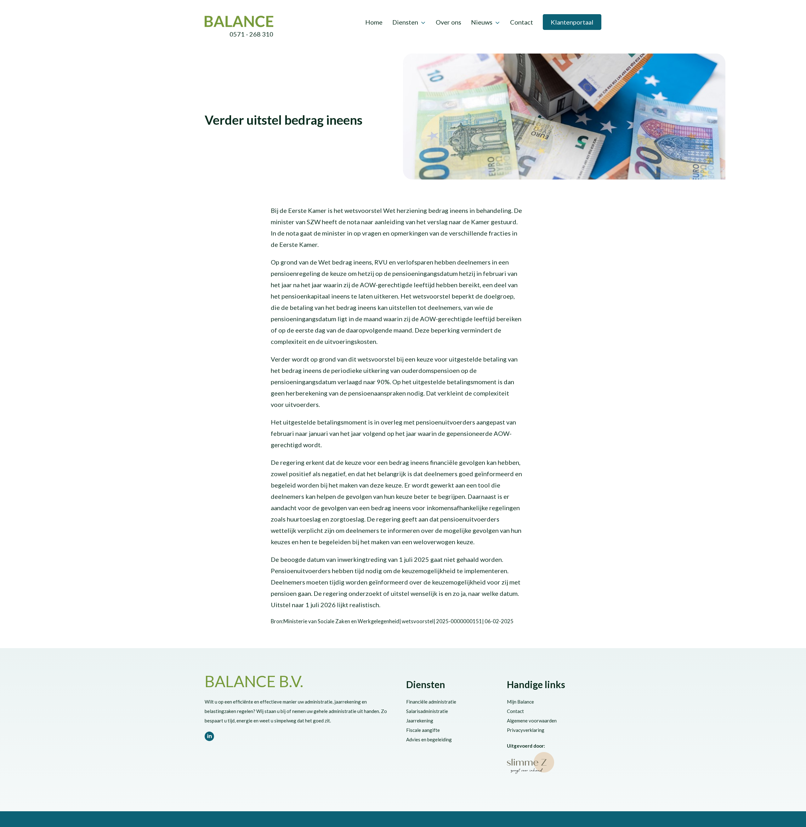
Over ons (448, 22)
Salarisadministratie (427, 711)
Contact (521, 22)
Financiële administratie (431, 701)
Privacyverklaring (525, 730)
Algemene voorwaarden (532, 720)
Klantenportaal (572, 22)
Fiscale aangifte (423, 730)
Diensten (405, 22)
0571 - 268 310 (251, 34)
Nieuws (481, 22)
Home (374, 22)
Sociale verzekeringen (297, 108)
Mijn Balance (520, 701)
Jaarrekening (419, 720)
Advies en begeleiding (429, 739)
